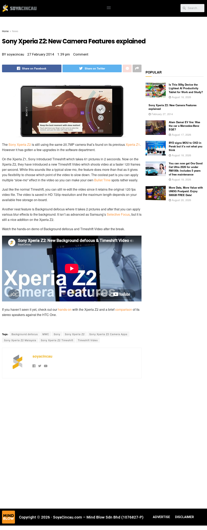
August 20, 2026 (181, 200)
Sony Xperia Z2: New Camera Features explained (172, 107)
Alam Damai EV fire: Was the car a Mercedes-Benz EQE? (184, 125)
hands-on (65, 309)
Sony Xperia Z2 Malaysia (20, 340)
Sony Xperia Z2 (19, 144)
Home (5, 31)
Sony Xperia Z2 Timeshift (57, 340)
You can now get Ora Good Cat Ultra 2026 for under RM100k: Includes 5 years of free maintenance (186, 168)
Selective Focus (118, 214)
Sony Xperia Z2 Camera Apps (108, 334)
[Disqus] (72, 443)
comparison (123, 309)
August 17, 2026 (181, 134)
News (15, 31)
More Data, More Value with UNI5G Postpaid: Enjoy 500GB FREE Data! (186, 191)
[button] (109, 7)
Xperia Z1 (133, 144)
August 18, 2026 (181, 97)
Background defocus (25, 334)
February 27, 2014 (162, 114)
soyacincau (42, 356)
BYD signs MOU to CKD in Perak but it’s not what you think (185, 146)
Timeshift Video (88, 340)
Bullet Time (102, 180)
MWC (45, 334)
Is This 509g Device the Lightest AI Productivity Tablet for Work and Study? (186, 88)
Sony (57, 334)
